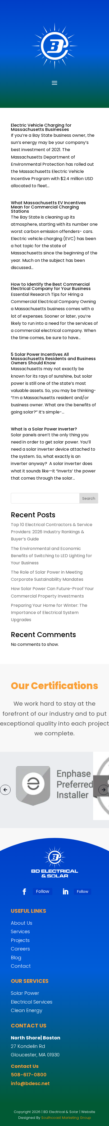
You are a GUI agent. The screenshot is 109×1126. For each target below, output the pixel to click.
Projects (20, 940)
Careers (20, 948)
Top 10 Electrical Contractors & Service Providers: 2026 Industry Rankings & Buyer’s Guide (51, 532)
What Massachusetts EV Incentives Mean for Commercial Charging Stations (48, 207)
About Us (21, 923)
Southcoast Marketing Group (66, 1117)
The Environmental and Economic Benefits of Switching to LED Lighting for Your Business (51, 555)
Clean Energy (26, 1010)
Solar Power (25, 993)
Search (88, 498)
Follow (42, 891)
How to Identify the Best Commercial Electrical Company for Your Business (51, 286)
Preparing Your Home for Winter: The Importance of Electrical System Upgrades (49, 612)
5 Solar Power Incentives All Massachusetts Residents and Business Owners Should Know (53, 358)
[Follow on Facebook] (24, 891)
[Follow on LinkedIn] (65, 891)
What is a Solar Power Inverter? (44, 429)
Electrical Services (31, 1002)
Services (20, 931)
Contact (21, 966)
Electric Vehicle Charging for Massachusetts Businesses (41, 127)
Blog (16, 957)
